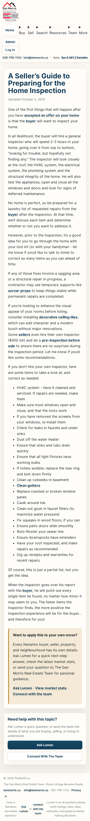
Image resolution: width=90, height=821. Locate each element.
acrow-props (19, 290)
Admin (10, 42)
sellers (24, 334)
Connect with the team (32, 694)
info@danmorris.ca (36, 57)
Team (72, 33)
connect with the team (38, 809)
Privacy (76, 790)
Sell (31, 33)
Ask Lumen (22, 688)
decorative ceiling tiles (58, 317)
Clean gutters (28, 485)
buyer (31, 121)
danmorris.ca (12, 790)
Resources (57, 33)
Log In (10, 50)
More (83, 33)
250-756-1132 (11, 57)
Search (42, 33)
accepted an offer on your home (51, 115)
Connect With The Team (45, 756)
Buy (22, 33)
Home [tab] (9, 30)
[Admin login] (5, 796)
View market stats (50, 688)
